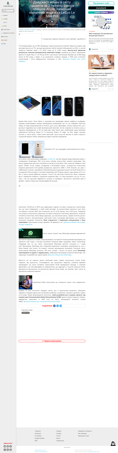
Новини (4, 15)
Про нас (4, 36)
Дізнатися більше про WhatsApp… (60, 255)
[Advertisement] (52, 78)
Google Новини (39, 438)
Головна (21, 29)
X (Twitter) (38, 436)
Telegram (38, 431)
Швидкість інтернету (8, 33)
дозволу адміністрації (93, 451)
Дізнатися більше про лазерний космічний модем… (42, 301)
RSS (36, 440)
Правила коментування (52, 341)
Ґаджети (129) (25, 312)
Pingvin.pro (8, 6)
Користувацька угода (40, 450)
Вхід (3, 43)
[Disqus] (52, 365)
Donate (4, 40)
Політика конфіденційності (41, 451)
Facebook (38, 433)
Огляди (4, 19)
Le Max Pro (51, 159)
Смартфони (5, 29)
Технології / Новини (30, 29)
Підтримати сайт (83, 436)
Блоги (4, 26)
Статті (4, 22)
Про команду (82, 433)
